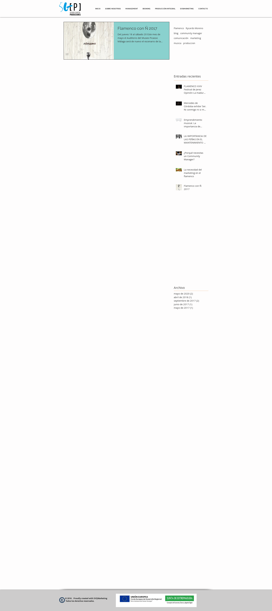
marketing (195, 38)
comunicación (181, 38)
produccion (189, 43)
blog (176, 33)
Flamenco (179, 28)
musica (177, 43)
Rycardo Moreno (194, 28)
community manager (191, 33)
